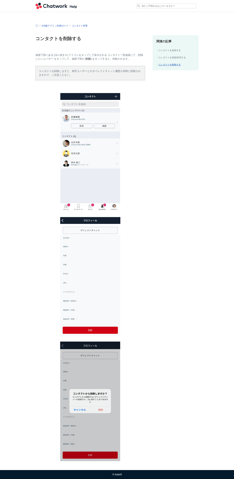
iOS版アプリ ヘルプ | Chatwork (36, 25)
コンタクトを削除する (169, 64)
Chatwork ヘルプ (56, 6)
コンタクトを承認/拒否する (172, 57)
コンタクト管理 (79, 25)
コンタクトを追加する (169, 50)
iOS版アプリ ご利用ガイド (55, 25)
